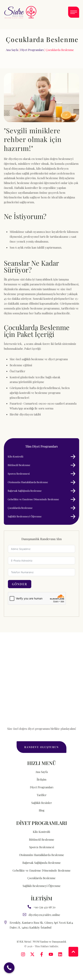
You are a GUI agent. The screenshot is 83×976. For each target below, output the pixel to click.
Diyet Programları (32, 50)
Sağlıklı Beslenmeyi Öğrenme (42, 886)
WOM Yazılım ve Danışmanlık (49, 941)
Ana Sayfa (12, 50)
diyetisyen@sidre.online (44, 915)
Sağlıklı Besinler (41, 803)
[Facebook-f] (41, 954)
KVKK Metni (24, 941)
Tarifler (42, 795)
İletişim (41, 779)
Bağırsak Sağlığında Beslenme (41, 863)
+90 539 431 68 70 (44, 907)
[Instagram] (23, 954)
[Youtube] (51, 954)
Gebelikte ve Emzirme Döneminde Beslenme (42, 870)
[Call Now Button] (9, 967)
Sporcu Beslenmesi (41, 847)
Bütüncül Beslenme (41, 839)
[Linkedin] (60, 954)
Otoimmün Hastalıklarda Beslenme (41, 855)
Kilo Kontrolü (41, 832)
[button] (73, 12)
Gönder (19, 584)
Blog (41, 810)
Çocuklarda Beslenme (41, 878)
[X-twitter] (32, 954)
